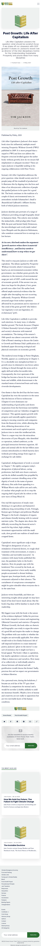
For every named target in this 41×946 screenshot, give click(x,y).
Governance (5, 897)
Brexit (3, 879)
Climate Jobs (5, 874)
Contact (4, 921)
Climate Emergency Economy (10, 870)
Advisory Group (6, 916)
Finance (4, 895)
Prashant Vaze (16, 62)
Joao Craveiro (8, 842)
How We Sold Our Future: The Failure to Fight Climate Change (19, 800)
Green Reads (7, 715)
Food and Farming (7, 872)
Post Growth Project (21, 715)
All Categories (5, 928)
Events (3, 909)
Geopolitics (5, 891)
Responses (5, 888)
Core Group (5, 914)
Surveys (4, 893)
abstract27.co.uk (26, 945)
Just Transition (6, 886)
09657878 (21, 943)
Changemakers (6, 904)
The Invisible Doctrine (14, 845)
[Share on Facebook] (11, 721)
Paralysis (4, 900)
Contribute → (5, 912)
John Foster (7, 796)
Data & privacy (6, 925)
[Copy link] (36, 721)
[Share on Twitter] (4, 721)
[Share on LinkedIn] (17, 721)
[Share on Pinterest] (24, 721)
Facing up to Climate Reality (9, 877)
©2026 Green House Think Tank (11, 941)
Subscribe (31, 745)
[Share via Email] (30, 721)
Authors (4, 918)
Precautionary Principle (8, 884)
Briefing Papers (6, 902)
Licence (4, 923)
